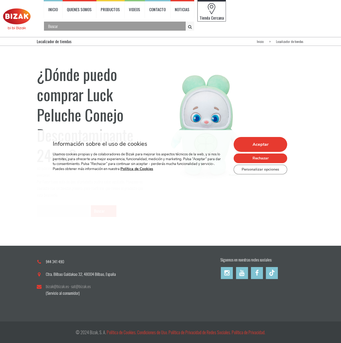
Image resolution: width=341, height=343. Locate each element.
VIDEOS (134, 9)
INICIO (53, 9)
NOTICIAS (182, 9)
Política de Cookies (136, 168)
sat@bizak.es (81, 286)
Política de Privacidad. (248, 332)
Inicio (260, 41)
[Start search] (190, 26)
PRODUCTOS (110, 9)
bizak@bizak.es (57, 286)
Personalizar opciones (260, 169)
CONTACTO (157, 9)
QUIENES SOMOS (79, 9)
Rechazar (261, 158)
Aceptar (261, 144)
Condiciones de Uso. (153, 332)
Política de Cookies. (121, 332)
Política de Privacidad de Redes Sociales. (200, 332)
